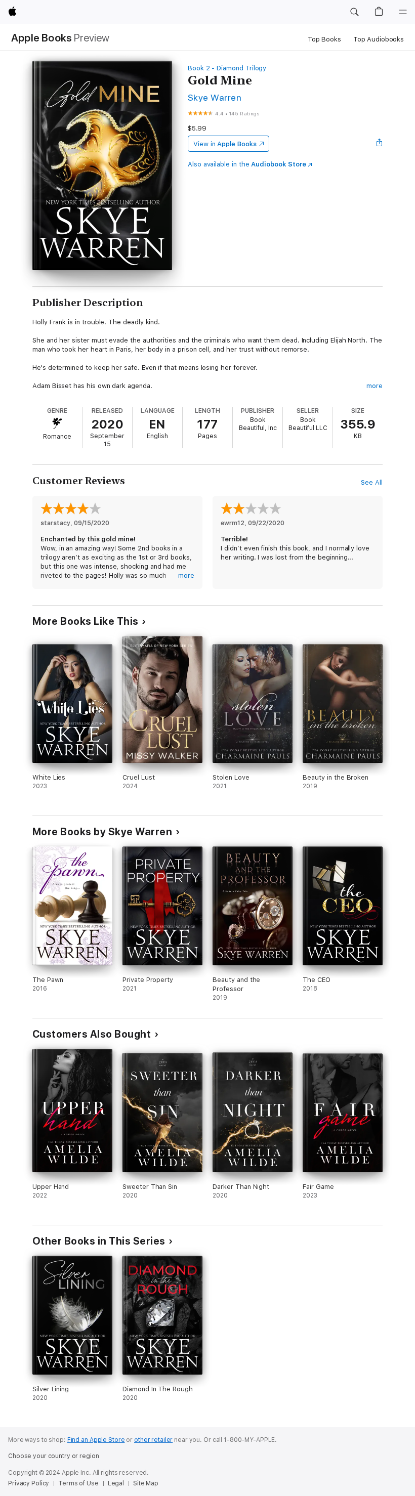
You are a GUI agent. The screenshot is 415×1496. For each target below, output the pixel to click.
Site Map (145, 1483)
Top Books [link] (324, 39)
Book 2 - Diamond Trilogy (227, 68)
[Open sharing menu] (379, 143)
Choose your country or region (53, 1456)
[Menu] (403, 12)
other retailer (153, 1439)
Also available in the (247, 164)
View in (225, 144)
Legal (116, 1483)
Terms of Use (78, 1483)
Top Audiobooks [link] (378, 39)
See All (372, 482)
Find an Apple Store (96, 1439)
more (374, 386)
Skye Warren (214, 97)
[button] (354, 12)
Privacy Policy (28, 1483)
